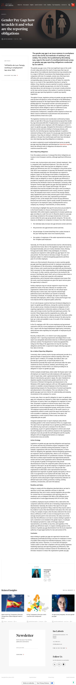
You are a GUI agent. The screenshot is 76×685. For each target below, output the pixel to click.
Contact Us (64, 4)
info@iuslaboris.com (57, 644)
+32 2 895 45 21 (56, 641)
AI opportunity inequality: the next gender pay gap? (63, 615)
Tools (45, 4)
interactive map (64, 144)
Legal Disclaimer (32, 677)
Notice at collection (28, 683)
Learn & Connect (38, 4)
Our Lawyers (26, 4)
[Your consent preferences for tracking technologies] (73, 682)
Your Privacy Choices (43, 683)
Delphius (49, 4)
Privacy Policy (51, 677)
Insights (32, 4)
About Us (20, 4)
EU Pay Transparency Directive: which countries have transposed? (36, 615)
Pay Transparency (56, 4)
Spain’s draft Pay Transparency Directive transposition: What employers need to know (12, 616)
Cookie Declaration (70, 677)
